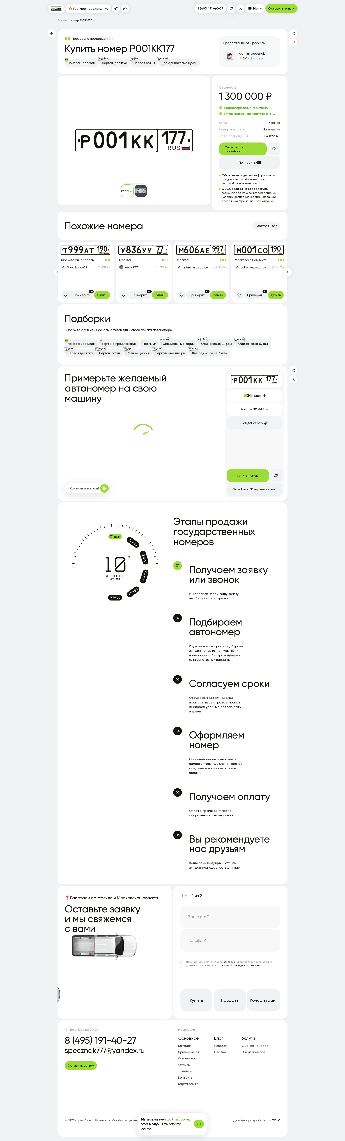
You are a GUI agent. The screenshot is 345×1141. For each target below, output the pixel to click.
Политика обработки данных (118, 1120)
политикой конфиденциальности (239, 965)
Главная (62, 20)
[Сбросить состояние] (276, 475)
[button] (240, 8)
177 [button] (270, 378)
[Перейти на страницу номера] (86, 272)
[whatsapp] (125, 8)
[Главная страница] (56, 8)
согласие (229, 961)
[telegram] (116, 8)
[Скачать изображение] (293, 379)
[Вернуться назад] (51, 33)
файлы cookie (178, 1119)
